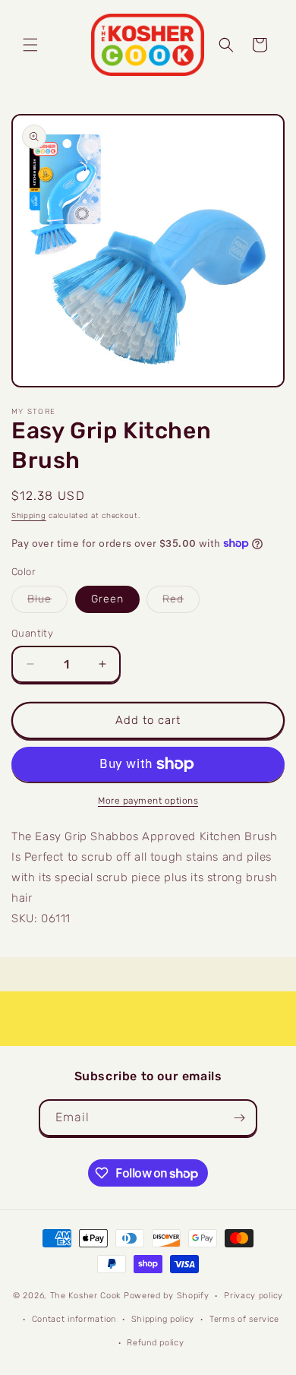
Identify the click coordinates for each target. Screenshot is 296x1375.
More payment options (148, 800)
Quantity (32, 633)
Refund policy (155, 1343)
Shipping (28, 515)
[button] (30, 45)
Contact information (74, 1319)
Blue (47, 602)
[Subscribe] (239, 1117)
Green (107, 599)
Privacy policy (253, 1296)
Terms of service (244, 1319)
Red (181, 602)
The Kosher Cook (85, 1296)
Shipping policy (163, 1319)
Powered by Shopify (166, 1296)
